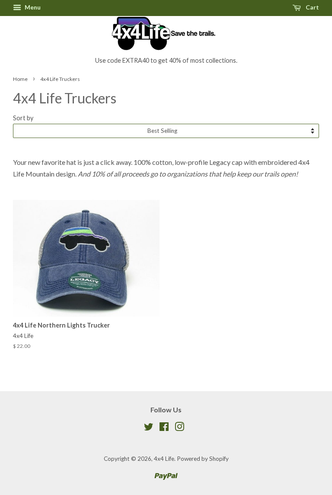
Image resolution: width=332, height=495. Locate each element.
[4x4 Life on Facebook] (164, 428)
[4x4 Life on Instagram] (179, 428)
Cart (311, 7)
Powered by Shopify (203, 458)
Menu (32, 7)
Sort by (23, 118)
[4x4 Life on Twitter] (148, 428)
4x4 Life (164, 458)
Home (20, 79)
